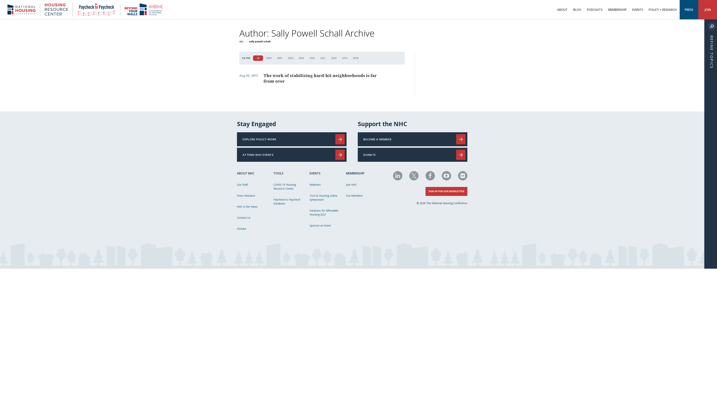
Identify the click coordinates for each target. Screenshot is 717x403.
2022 (312, 58)
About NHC (245, 173)
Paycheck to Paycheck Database (286, 201)
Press (689, 10)
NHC (241, 41)
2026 (268, 58)
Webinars (315, 184)
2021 (323, 58)
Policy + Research (663, 10)
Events (637, 10)
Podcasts (595, 10)
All (258, 58)
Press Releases (246, 195)
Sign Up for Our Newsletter (446, 191)
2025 (279, 58)
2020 (333, 58)
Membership (617, 10)
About (562, 10)
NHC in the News (247, 206)
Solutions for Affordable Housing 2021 (324, 212)
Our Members (354, 195)
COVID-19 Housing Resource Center (284, 186)
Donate (241, 228)
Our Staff (242, 184)
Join (708, 10)
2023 (301, 58)
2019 (344, 58)
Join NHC (351, 184)
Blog (577, 10)
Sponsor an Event (320, 225)
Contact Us (243, 217)
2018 (355, 58)
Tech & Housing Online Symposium (323, 197)
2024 (290, 58)
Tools (278, 173)
